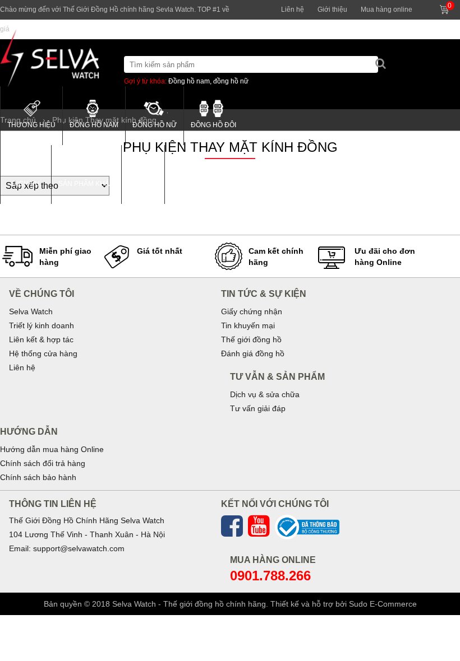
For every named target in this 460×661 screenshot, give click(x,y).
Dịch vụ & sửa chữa (265, 394)
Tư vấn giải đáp (258, 408)
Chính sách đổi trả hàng (42, 463)
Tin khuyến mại (248, 325)
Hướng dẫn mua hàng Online (52, 449)
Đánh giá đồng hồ (252, 353)
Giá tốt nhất (159, 250)
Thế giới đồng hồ (251, 339)
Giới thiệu (332, 9)
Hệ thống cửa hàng (43, 353)
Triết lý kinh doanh (41, 325)
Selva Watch (31, 311)
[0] (456, 5)
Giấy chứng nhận (251, 311)
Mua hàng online (386, 9)
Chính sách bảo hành (38, 477)
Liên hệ (292, 9)
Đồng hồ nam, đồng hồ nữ (208, 81)
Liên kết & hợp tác (41, 339)
